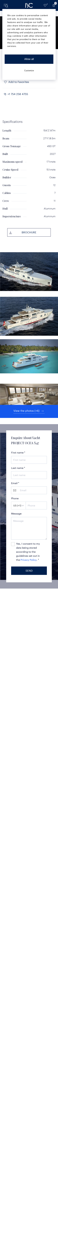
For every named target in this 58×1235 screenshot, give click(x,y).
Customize (29, 70)
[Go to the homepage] (29, 5)
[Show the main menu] (6, 5)
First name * (18, 452)
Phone (15, 498)
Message (16, 513)
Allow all (29, 59)
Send (29, 570)
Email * (15, 483)
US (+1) (17, 505)
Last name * (18, 467)
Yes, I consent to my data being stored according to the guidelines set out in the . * (28, 551)
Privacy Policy (29, 559)
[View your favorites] (45, 5)
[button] (29, 94)
